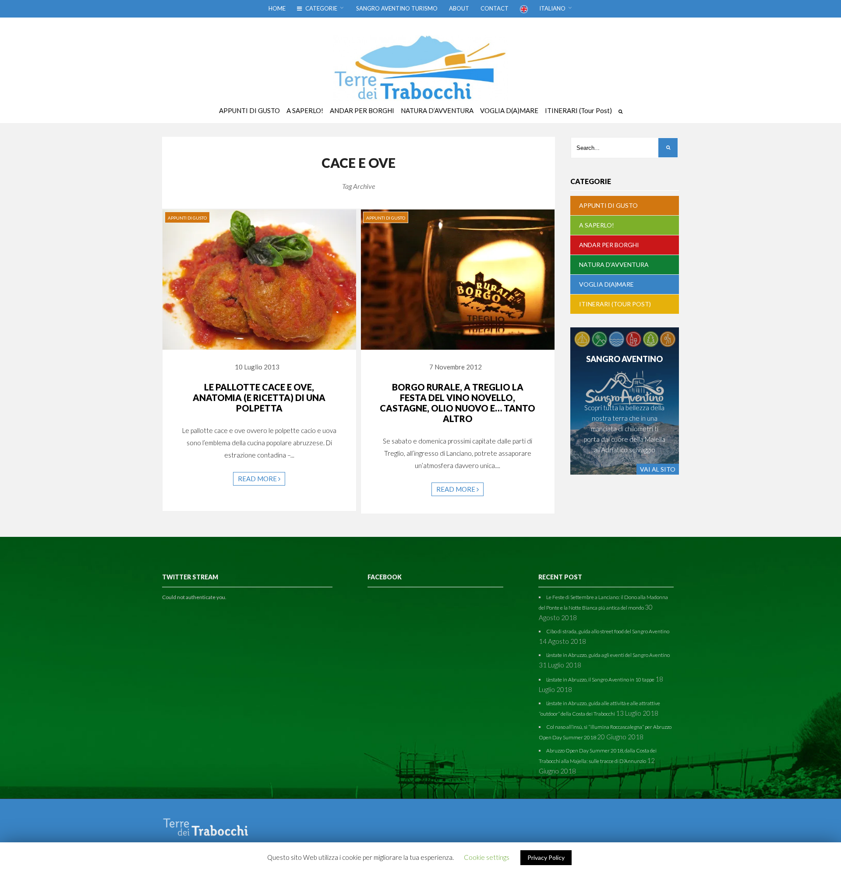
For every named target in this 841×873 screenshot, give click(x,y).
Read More (258, 479)
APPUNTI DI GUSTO (187, 217)
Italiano (552, 8)
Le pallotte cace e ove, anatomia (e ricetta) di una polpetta (259, 397)
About (459, 8)
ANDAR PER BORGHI (609, 244)
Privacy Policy (546, 857)
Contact (495, 8)
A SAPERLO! (596, 225)
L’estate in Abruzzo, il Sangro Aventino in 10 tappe (600, 679)
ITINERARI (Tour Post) (615, 304)
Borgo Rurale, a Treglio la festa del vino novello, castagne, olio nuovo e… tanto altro (457, 403)
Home (277, 8)
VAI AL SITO (657, 469)
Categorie (320, 8)
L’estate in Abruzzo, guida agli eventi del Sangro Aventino (608, 655)
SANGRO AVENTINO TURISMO (397, 8)
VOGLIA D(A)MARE (606, 284)
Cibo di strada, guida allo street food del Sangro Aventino (607, 631)
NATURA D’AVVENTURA (614, 264)
